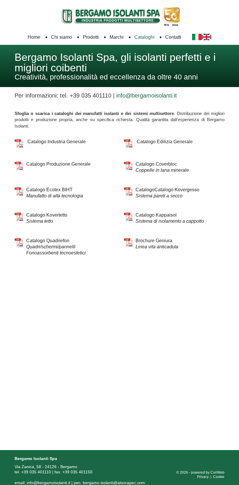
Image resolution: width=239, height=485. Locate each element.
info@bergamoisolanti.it (48, 482)
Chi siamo (61, 37)
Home (34, 37)
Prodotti (91, 37)
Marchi (117, 37)
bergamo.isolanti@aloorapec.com (114, 482)
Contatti (173, 37)
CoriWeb (217, 472)
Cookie (218, 477)
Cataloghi (144, 37)
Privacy (203, 477)
